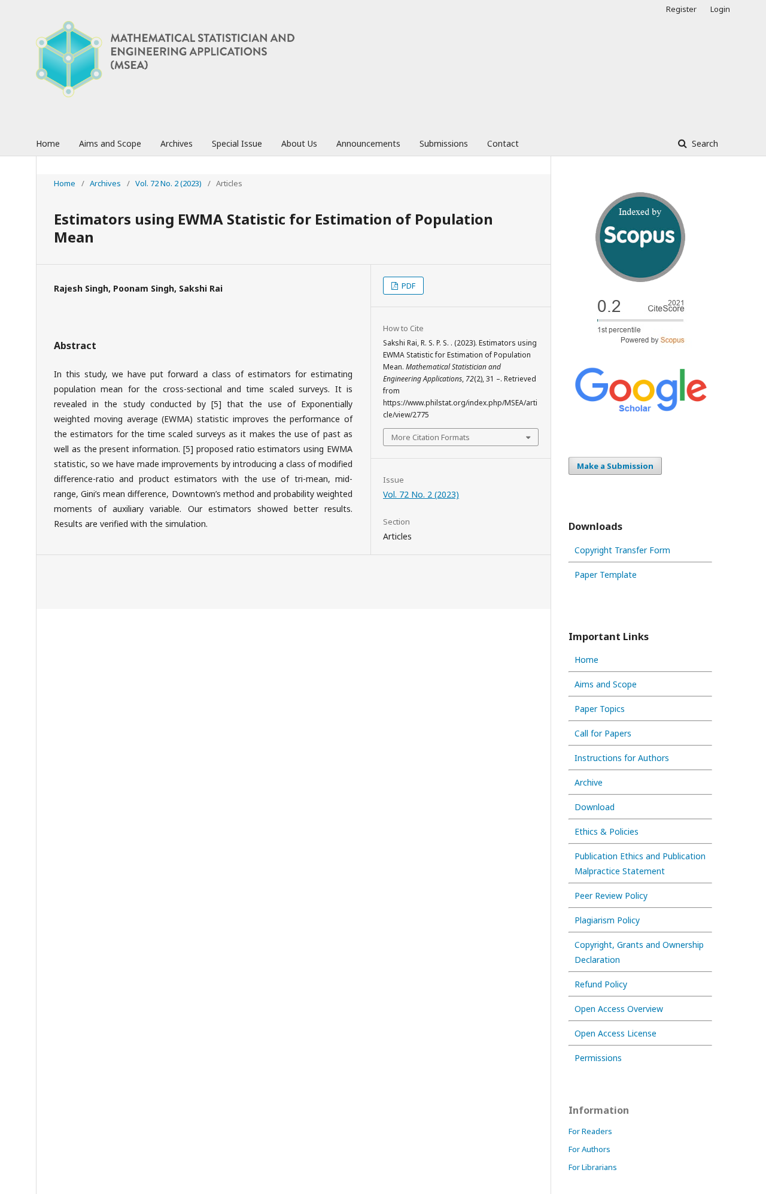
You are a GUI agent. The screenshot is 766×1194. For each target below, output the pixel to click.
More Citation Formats (430, 437)
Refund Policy (600, 984)
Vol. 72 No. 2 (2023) (168, 183)
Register (681, 9)
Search (703, 143)
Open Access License (615, 1033)
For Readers (590, 1131)
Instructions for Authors (621, 757)
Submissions (444, 143)
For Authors (589, 1149)
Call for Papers (602, 733)
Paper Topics (599, 708)
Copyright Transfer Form (622, 550)
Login (720, 9)
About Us (299, 143)
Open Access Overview (618, 1008)
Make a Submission (615, 465)
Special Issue (237, 143)
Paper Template (605, 574)
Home (48, 143)
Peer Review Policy (611, 895)
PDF (407, 285)
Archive (588, 782)
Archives (176, 143)
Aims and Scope (110, 143)
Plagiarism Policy (607, 920)
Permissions (598, 1057)
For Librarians (593, 1167)
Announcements (368, 143)
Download (594, 807)
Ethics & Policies (606, 831)
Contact (503, 143)
